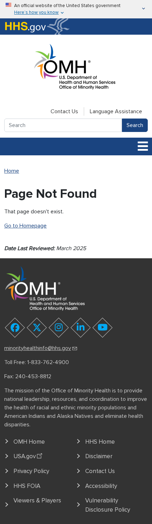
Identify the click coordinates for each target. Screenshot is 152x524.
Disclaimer (98, 456)
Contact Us (64, 111)
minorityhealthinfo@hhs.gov (37, 348)
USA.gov (24, 456)
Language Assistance (116, 111)
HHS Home (100, 441)
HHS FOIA (26, 486)
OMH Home (29, 441)
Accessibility (101, 486)
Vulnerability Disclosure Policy (107, 505)
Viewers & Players (37, 500)
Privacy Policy (31, 471)
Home (11, 170)
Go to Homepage (25, 225)
